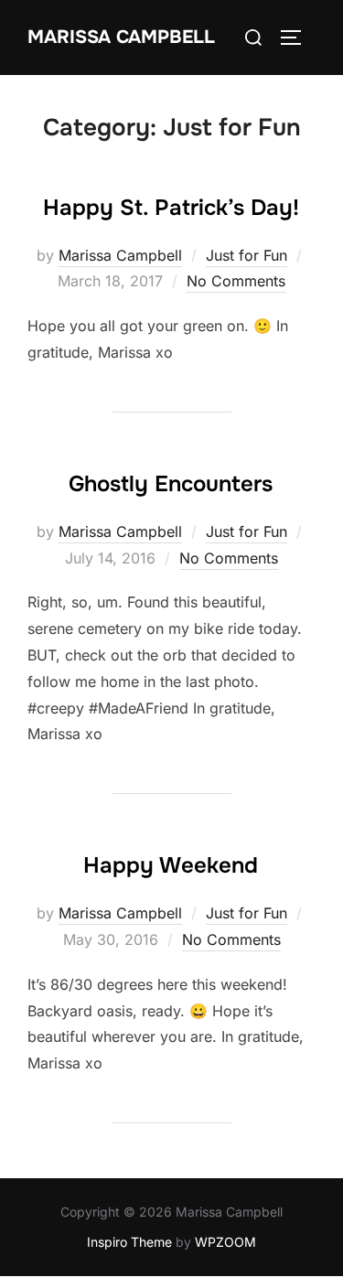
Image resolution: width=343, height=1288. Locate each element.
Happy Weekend (170, 865)
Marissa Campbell (121, 37)
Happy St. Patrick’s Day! (171, 207)
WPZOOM (225, 1242)
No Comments (236, 281)
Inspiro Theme (129, 1242)
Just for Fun (246, 255)
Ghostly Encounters (171, 484)
